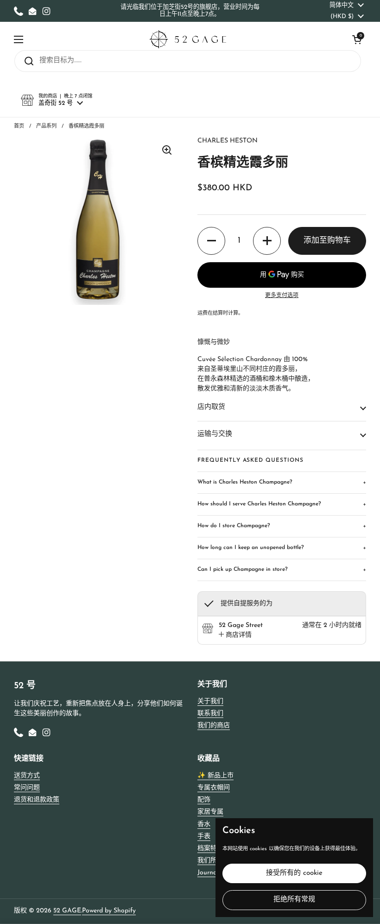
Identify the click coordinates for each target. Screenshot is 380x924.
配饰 (203, 799)
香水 (203, 824)
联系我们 (210, 713)
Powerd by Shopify (109, 910)
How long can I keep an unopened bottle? (281, 548)
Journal (208, 872)
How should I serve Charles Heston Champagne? (281, 504)
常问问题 (27, 787)
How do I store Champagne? (281, 526)
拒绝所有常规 (294, 899)
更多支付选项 (281, 295)
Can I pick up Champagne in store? (281, 570)
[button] (357, 39)
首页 (19, 126)
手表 (203, 836)
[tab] (235, 635)
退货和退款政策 (36, 799)
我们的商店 (213, 725)
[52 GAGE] (188, 39)
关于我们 (210, 701)
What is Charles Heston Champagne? (281, 482)
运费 (202, 313)
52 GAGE (67, 910)
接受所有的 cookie (294, 873)
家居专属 (210, 811)
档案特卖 (210, 848)
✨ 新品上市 (215, 775)
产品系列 (46, 126)
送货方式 (27, 775)
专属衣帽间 (213, 787)
